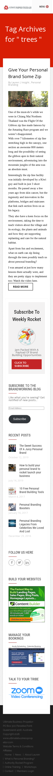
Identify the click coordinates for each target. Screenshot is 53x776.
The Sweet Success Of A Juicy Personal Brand (31, 449)
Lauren (15, 82)
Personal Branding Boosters (30, 506)
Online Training (12, 767)
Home (8, 754)
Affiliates (7, 750)
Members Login (25, 771)
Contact (9, 771)
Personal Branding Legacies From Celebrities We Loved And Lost (31, 526)
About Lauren (32, 754)
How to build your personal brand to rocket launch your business (30, 471)
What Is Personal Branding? (20, 758)
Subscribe (19, 419)
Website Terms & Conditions (18, 746)
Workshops (30, 767)
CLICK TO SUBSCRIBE (22, 364)
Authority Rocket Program (19, 762)
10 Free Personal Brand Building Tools (31, 490)
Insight (25, 82)
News (18, 754)
